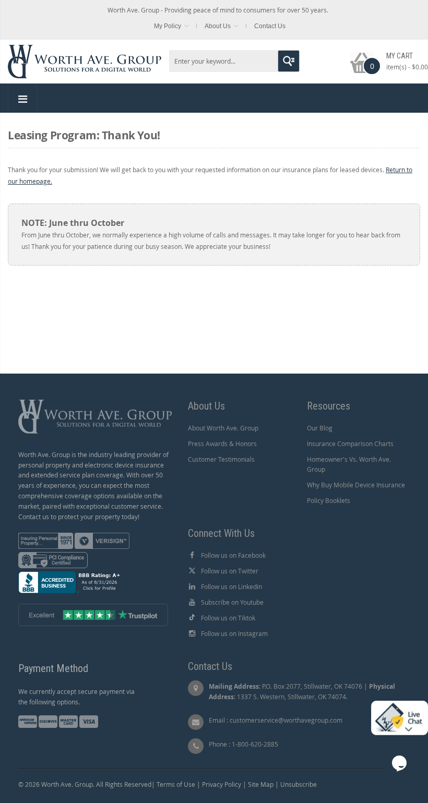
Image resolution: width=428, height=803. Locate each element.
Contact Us (270, 26)
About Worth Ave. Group (223, 428)
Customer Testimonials (221, 459)
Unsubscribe (298, 784)
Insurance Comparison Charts (350, 443)
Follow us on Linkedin (231, 586)
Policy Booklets (328, 500)
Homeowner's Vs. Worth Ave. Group (349, 464)
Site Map (261, 784)
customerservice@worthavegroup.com (286, 720)
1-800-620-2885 (255, 744)
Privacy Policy (221, 784)
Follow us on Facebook (233, 555)
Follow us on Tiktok (228, 618)
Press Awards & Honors (222, 443)
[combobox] (234, 61)
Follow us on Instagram (234, 633)
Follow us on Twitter (229, 571)
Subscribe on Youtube (232, 602)
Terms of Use (176, 784)
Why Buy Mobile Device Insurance (356, 485)
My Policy (167, 26)
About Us (218, 26)
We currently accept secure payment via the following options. (76, 696)
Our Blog (319, 428)
